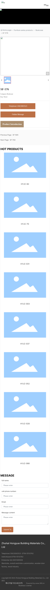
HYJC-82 (25, 184)
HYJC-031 (24, 264)
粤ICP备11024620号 (14, 583)
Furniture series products (23, 30)
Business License (25, 585)
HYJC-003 (25, 304)
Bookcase (39, 30)
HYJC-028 (25, 423)
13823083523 (15, 553)
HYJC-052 (25, 383)
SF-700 (12, 140)
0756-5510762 (27, 553)
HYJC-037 (25, 344)
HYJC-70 (25, 224)
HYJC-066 (25, 463)
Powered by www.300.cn (35, 583)
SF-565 (15, 135)
